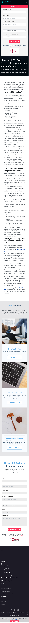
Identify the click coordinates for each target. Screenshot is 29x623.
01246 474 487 (7, 572)
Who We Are (3, 586)
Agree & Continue (14, 621)
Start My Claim (14, 41)
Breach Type (5, 503)
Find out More (14, 357)
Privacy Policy (22, 46)
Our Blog (3, 583)
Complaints (3, 601)
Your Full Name (7, 9)
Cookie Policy (15, 619)
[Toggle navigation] (27, 2)
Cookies (3, 604)
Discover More (14, 448)
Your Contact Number (8, 21)
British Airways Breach (6, 588)
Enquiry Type (6, 27)
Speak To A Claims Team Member (10, 34)
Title (3, 478)
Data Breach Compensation (7, 594)
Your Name (4, 484)
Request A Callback (13, 529)
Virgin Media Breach (5, 591)
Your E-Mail (6, 15)
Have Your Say (5, 515)
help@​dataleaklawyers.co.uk (11, 577)
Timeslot (4, 509)
